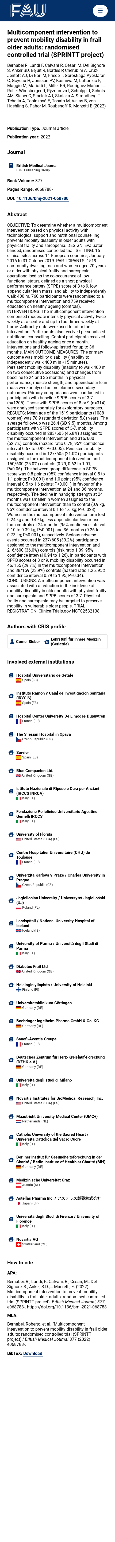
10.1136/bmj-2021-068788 (42, 198)
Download (32, 1353)
